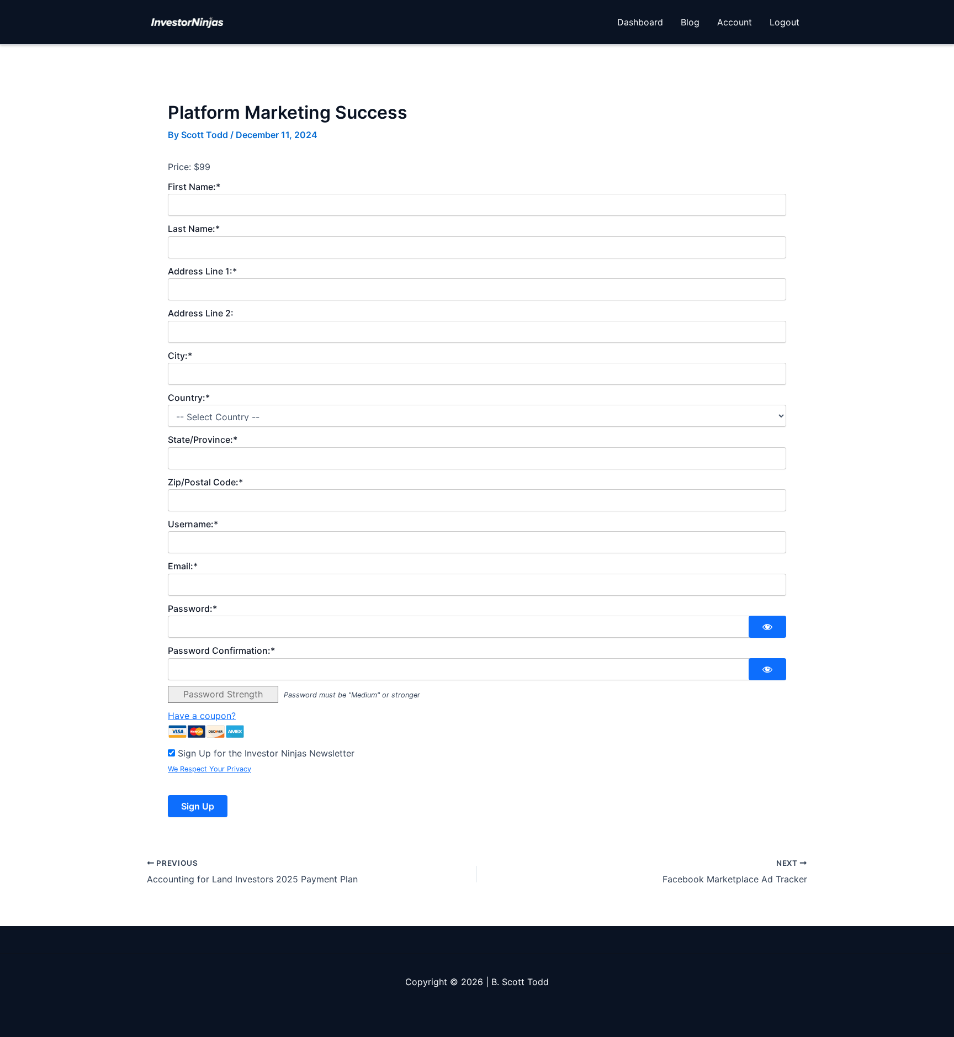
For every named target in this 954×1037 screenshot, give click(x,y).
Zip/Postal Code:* (205, 482)
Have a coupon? (202, 715)
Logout (784, 22)
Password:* (192, 608)
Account (734, 22)
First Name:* (194, 186)
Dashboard (640, 22)
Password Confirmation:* (221, 650)
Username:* (193, 524)
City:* (180, 355)
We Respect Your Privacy (209, 769)
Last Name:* (194, 228)
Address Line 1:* (202, 271)
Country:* (189, 397)
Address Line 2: (201, 313)
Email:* (183, 566)
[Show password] (767, 627)
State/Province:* (202, 439)
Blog (690, 22)
